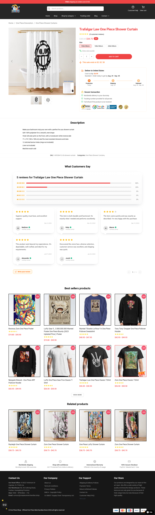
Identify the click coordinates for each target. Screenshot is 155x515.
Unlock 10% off (5, 505)
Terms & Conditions (51, 486)
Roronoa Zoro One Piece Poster (21, 329)
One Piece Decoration (24, 23)
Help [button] (151, 512)
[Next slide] (72, 61)
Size (80, 42)
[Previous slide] (12, 61)
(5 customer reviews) (96, 34)
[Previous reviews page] (129, 272)
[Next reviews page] (140, 272)
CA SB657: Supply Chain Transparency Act (59, 495)
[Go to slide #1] (36, 100)
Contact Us (83, 492)
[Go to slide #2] (48, 100)
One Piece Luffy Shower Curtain (92, 444)
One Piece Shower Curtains (46, 23)
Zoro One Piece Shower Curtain (56, 444)
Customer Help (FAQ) (87, 495)
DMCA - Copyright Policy (52, 492)
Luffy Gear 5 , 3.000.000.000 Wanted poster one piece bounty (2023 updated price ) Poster (58, 331)
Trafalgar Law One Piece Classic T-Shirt (95, 380)
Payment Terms (85, 486)
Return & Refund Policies (88, 489)
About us (47, 483)
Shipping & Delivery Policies (89, 483)
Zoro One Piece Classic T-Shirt (127, 380)
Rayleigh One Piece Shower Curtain (23, 444)
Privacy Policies (49, 489)
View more (77, 395)
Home (11, 23)
